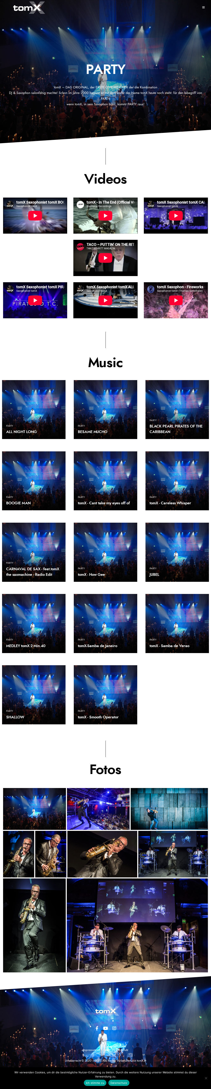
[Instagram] (114, 1028)
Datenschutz (118, 1082)
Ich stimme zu (95, 1082)
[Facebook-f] (97, 1028)
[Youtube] (105, 1028)
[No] (206, 1078)
